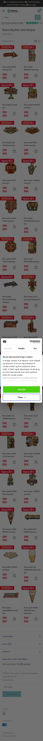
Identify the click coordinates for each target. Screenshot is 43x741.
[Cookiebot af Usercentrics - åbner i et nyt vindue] (30, 341)
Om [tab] (35, 348)
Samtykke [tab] (8, 348)
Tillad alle (21, 389)
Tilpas (20, 397)
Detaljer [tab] (21, 348)
